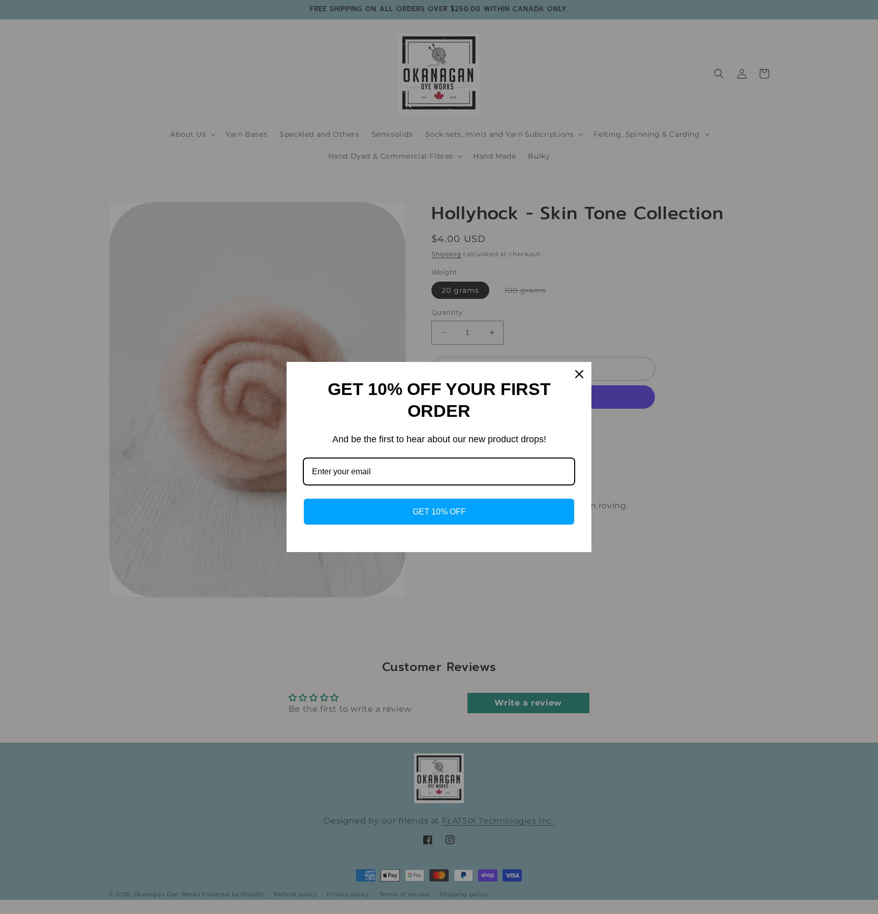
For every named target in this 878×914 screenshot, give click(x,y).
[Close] (579, 374)
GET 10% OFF (439, 511)
